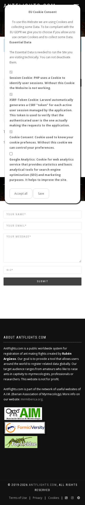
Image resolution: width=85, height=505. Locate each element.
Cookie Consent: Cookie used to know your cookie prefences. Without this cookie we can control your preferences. (41, 142)
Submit (42, 281)
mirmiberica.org (31, 399)
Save (41, 194)
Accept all (20, 194)
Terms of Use (18, 498)
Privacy (37, 498)
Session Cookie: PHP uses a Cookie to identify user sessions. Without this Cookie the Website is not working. (42, 83)
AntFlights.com (43, 485)
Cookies (53, 498)
